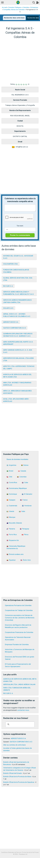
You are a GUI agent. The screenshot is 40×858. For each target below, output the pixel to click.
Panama (12, 529)
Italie (23, 511)
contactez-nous (23, 710)
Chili (10, 477)
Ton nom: (20, 226)
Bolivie (25, 465)
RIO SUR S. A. (8, 286)
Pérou (26, 534)
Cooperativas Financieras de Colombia (19, 632)
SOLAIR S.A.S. (8, 308)
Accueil (4, 7)
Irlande (11, 511)
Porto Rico (13, 534)
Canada (23, 471)
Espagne (12, 500)
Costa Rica (13, 482)
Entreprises (34, 7)
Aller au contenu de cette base (14, 745)
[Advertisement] (20, 61)
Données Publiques (14, 7)
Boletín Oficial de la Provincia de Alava (17, 776)
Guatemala (13, 506)
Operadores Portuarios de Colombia (18, 605)
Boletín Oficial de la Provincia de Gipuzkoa (18, 782)
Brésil (11, 471)
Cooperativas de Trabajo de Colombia (19, 610)
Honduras (28, 506)
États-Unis (27, 560)
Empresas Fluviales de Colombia (17, 644)
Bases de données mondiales (17, 459)
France (25, 500)
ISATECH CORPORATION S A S (14, 328)
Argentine (12, 465)
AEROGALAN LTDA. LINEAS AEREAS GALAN (19, 684)
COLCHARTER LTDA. (10, 264)
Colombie (26, 7)
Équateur (12, 560)
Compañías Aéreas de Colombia (13, 9)
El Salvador (28, 494)
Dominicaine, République (18, 488)
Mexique (12, 517)
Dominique (13, 494)
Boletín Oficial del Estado (12, 773)
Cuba (26, 482)
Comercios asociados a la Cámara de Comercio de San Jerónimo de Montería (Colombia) (19, 617)
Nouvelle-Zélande (15, 523)
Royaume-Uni (14, 540)
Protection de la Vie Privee (30, 852)
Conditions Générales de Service (11, 852)
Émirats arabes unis (16, 554)
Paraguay (25, 529)
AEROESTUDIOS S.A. (10, 322)
